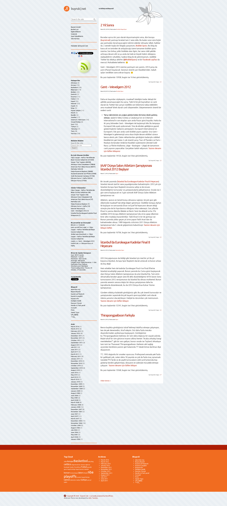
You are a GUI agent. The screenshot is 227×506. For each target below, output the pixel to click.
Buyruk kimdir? (76, 27)
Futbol (73, 99)
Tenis (73, 131)
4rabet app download (78, 234)
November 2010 (76, 363)
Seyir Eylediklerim (77, 36)
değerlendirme (76, 464)
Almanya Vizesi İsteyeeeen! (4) (81, 197)
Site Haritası (75, 38)
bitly (89, 461)
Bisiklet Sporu (141, 46)
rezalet (79, 477)
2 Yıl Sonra (107, 25)
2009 (65, 461)
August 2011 (75, 345)
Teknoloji (74, 129)
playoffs (70, 476)
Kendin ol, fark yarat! (78, 305)
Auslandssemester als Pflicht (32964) (83, 173)
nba (90, 472)
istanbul (86, 469)
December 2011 (76, 336)
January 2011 (75, 359)
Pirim (72, 310)
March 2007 (75, 418)
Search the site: (77, 143)
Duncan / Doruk (76, 303)
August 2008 (75, 393)
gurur (65, 469)
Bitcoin (73, 225)
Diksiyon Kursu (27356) (79, 180)
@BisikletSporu (130, 60)
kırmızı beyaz (74, 473)
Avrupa (73, 85)
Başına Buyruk (76, 291)
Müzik (73, 113)
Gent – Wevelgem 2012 (115, 87)
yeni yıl (89, 480)
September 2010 (77, 368)
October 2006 (76, 425)
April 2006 (74, 437)
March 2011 (75, 354)
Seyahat (73, 117)
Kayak (73, 106)
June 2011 (74, 349)
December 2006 (76, 421)
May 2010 (74, 375)
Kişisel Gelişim (76, 110)
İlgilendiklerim (76, 31)
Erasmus (74, 96)
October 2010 (76, 365)
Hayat (122, 29)
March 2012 (75, 329)
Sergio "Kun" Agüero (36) (79, 195)
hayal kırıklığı (71, 469)
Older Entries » (105, 381)
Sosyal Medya (76, 122)
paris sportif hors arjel (78, 227)
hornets (81, 469)
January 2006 (75, 439)
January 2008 (75, 407)
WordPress (109, 496)
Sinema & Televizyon (78, 119)
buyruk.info (75, 298)
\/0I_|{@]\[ (74, 314)
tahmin (67, 480)
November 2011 (76, 338)
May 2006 (74, 434)
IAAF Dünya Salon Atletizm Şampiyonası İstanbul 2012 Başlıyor (126, 167)
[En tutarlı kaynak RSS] (84, 73)
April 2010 (74, 377)
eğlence (87, 464)
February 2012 (76, 331)
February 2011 (76, 356)
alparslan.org (75, 289)
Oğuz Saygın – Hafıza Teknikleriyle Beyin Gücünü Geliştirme (83, 229)
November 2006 (76, 423)
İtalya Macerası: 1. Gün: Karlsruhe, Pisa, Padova (84, 263)
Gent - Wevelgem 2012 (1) (80, 211)
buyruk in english (77, 296)
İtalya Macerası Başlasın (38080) (82, 171)
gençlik (89, 467)
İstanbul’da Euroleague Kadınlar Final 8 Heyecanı (138, 181)
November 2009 (76, 386)
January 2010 (75, 382)
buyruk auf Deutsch (77, 294)
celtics (67, 464)
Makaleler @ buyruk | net (79, 46)
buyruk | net (78, 8)
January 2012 (75, 333)
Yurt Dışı (74, 133)
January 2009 (75, 391)
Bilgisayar (74, 90)
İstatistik (74, 34)
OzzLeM (74, 308)
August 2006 (75, 428)
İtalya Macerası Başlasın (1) (80, 204)
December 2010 (76, 361)
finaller (72, 467)
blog (92, 461)
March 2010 (75, 379)
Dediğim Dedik (76, 301)
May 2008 (74, 398)
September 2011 (77, 342)
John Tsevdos (93, 498)
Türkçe (73, 126)
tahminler (73, 480)
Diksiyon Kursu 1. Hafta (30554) (81, 178)
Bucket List (75, 29)
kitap (72, 108)
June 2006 (74, 432)
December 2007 (76, 409)
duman (83, 464)
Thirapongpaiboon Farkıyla (117, 315)
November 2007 (76, 411)
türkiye (84, 480)
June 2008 (74, 395)
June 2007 (74, 414)
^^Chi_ (73, 317)
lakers (80, 473)
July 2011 (74, 347)
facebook (66, 467)
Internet (73, 103)
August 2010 (75, 370)
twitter (78, 480)
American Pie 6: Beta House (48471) (83, 167)
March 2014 (75, 326)
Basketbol (118, 250)
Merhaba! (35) (76, 201)
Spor (125, 29)
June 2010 (74, 372)
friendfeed (77, 467)
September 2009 (77, 388)
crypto (73, 241)
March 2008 (75, 402)
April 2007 (74, 416)
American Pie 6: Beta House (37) (82, 199)
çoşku (65, 482)
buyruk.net (105, 40)
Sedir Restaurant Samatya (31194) (83, 176)
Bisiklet (118, 29)
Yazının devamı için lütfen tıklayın (114, 301)
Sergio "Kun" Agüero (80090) (81, 162)
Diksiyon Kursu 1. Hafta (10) (80, 206)
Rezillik (73, 115)
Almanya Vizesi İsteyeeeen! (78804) (83, 164)
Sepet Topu (75, 312)
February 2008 (76, 405)
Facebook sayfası (150, 60)
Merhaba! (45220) (77, 169)
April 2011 (74, 352)
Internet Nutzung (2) (78, 208)
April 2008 (74, 400)
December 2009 (76, 384)
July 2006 (74, 430)
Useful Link (75, 243)
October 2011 (76, 340)
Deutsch (73, 94)
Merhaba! (84, 266)
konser (67, 473)
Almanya (74, 83)
